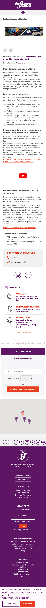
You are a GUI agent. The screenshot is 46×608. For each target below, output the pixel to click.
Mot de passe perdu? (22, 530)
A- (5, 50)
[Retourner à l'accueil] (23, 5)
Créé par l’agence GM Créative (23, 575)
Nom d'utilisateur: (23, 509)
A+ (11, 50)
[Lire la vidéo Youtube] (23, 175)
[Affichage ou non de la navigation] (23, 12)
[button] (29, 421)
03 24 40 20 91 (17, 257)
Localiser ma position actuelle (23, 389)
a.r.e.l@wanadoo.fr (18, 262)
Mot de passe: (23, 515)
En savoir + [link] (11, 603)
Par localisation (23, 351)
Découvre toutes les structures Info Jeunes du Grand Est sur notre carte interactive (22, 160)
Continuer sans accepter (17, 598)
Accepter (27, 603)
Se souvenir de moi (24, 521)
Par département (23, 358)
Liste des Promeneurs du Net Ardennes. (19, 228)
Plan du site (23, 569)
